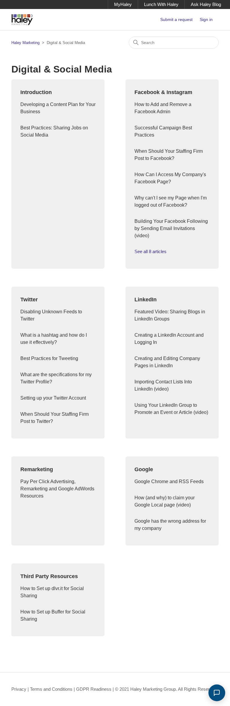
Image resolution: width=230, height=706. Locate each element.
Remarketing (36, 469)
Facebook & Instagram (163, 92)
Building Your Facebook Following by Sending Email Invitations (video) (171, 228)
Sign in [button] (206, 19)
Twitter (29, 300)
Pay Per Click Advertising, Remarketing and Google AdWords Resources (57, 488)
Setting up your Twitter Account (53, 397)
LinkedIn (145, 300)
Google (143, 469)
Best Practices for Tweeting (49, 358)
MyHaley (123, 4)
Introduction (36, 92)
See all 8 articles (150, 251)
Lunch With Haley (161, 4)
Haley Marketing (25, 42)
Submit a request (176, 19)
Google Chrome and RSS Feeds (169, 481)
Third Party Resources (49, 576)
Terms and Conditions (51, 689)
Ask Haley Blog (206, 4)
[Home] (22, 19)
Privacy (18, 689)
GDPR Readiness (93, 689)
